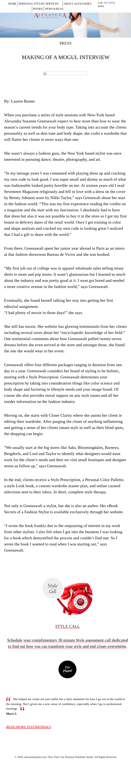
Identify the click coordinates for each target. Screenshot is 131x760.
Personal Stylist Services (39, 3)
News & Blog (54, 8)
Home (12, 3)
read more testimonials (28, 727)
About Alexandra (78, 3)
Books (38, 8)
